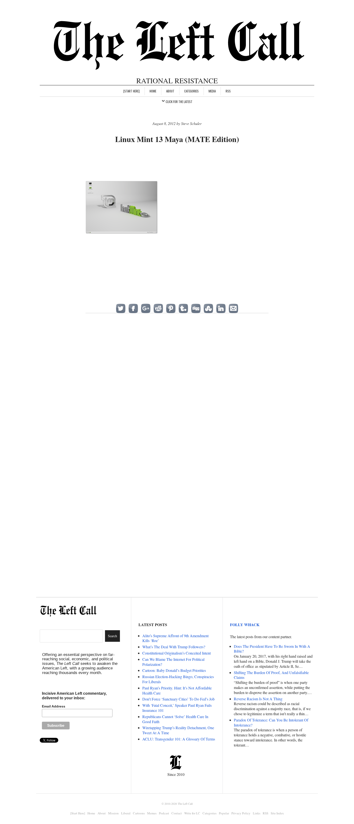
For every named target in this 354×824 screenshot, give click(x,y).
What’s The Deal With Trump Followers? (173, 646)
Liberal (126, 813)
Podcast (164, 813)
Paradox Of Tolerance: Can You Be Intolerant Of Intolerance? (271, 722)
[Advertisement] (177, 163)
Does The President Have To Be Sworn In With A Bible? (272, 649)
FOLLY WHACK (244, 624)
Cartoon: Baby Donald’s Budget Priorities (174, 670)
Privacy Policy (240, 813)
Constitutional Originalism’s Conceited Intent (176, 652)
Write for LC (192, 813)
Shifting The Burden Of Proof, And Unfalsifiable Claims (271, 675)
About (170, 91)
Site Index (277, 813)
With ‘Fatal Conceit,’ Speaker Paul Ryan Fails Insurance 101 (177, 708)
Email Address (53, 706)
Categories (191, 91)
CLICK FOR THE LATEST (179, 101)
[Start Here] (131, 91)
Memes (152, 813)
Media (212, 91)
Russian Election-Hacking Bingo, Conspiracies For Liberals (178, 679)
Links (256, 813)
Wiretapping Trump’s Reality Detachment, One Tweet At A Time (178, 730)
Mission (113, 813)
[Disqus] (177, 395)
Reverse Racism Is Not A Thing (258, 698)
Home (153, 91)
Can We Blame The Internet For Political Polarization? (173, 662)
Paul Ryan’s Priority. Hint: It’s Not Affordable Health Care (177, 690)
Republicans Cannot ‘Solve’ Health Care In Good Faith (175, 719)
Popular (224, 813)
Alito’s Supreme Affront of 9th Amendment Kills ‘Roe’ (175, 638)
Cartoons (139, 813)
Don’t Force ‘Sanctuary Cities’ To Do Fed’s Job (178, 698)
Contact (176, 813)
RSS (228, 91)
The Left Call (185, 803)
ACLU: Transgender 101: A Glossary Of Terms (178, 738)
